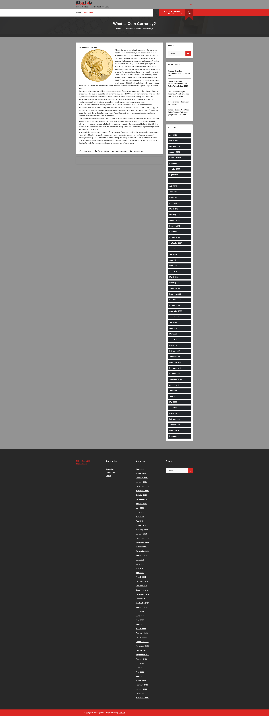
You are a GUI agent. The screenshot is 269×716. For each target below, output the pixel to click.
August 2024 (174, 249)
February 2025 (174, 215)
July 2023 (173, 323)
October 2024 (174, 237)
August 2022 (174, 385)
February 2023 (174, 351)
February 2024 (174, 283)
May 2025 (173, 198)
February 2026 (174, 146)
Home (118, 29)
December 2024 (175, 226)
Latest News (128, 29)
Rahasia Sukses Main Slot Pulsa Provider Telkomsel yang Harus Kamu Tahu (178, 112)
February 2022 (174, 419)
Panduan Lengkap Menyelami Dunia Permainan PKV (179, 73)
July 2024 (173, 254)
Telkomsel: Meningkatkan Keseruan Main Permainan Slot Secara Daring (178, 94)
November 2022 (175, 368)
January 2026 (174, 152)
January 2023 (174, 357)
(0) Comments (103, 151)
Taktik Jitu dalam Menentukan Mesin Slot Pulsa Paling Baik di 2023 (178, 83)
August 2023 (174, 317)
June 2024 (173, 260)
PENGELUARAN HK (83, 461)
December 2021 (175, 430)
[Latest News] (88, 12)
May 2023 (173, 334)
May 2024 (173, 266)
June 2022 (173, 396)
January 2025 (174, 220)
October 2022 (174, 374)
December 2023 (175, 294)
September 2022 (175, 379)
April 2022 (173, 408)
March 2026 (174, 141)
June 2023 (173, 328)
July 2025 (173, 186)
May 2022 (173, 402)
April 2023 (173, 340)
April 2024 (173, 271)
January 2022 (174, 425)
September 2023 (175, 311)
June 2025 (173, 192)
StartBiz (122, 713)
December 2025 (175, 158)
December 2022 (175, 362)
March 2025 (174, 209)
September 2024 (175, 243)
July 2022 (173, 391)
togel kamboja (81, 464)
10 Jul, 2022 (86, 151)
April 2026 (173, 135)
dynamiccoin (122, 151)
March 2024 (174, 277)
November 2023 (175, 300)
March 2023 (174, 345)
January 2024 (174, 288)
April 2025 (173, 203)
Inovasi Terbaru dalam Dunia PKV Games (179, 103)
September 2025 (175, 175)
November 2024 (175, 232)
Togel (108, 476)
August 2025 (174, 180)
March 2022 (174, 413)
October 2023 (174, 305)
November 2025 (175, 163)
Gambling (110, 469)
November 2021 (175, 436)
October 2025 (174, 169)
